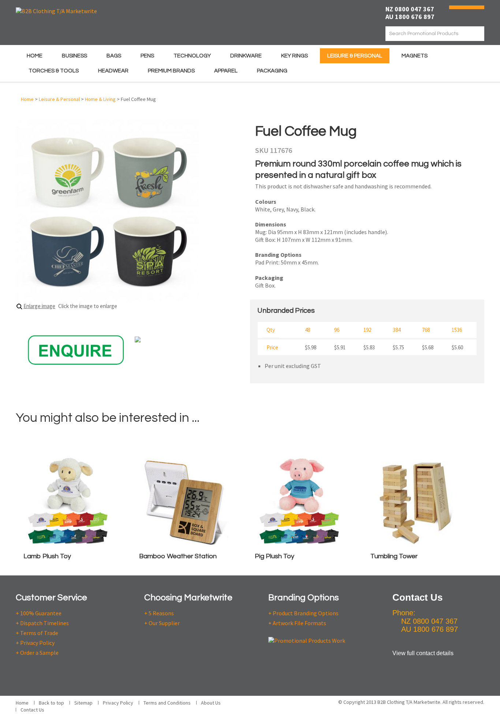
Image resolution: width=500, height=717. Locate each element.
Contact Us (32, 710)
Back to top (51, 703)
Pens (147, 56)
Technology (192, 56)
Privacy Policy (118, 703)
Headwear (113, 71)
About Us (211, 703)
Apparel (226, 71)
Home (34, 56)
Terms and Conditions (167, 703)
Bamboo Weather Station (178, 556)
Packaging (272, 71)
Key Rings (294, 56)
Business (74, 56)
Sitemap (83, 703)
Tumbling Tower (394, 556)
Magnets (415, 56)
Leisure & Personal (354, 56)
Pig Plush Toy (274, 556)
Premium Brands (171, 71)
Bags (114, 56)
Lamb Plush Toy (47, 556)
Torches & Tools (54, 71)
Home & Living (100, 99)
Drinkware (246, 56)
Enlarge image (39, 306)
